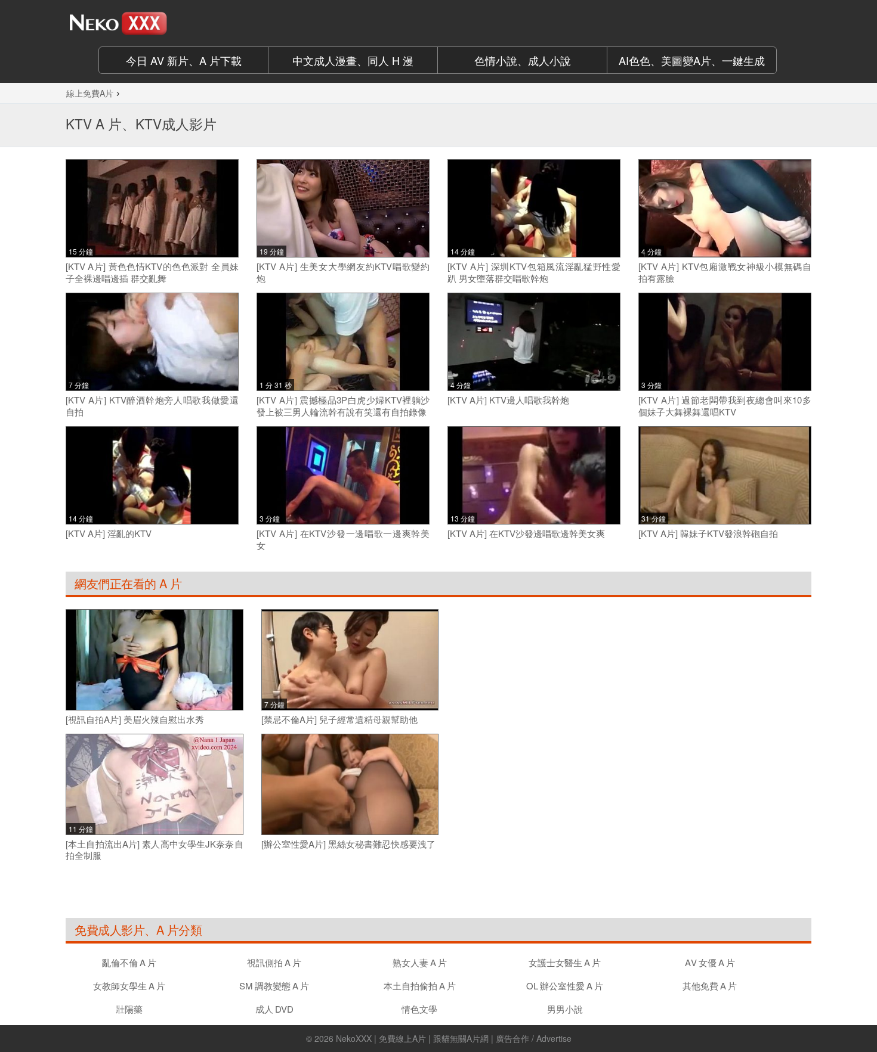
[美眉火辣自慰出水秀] (154, 659)
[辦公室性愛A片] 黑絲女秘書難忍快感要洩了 (348, 844)
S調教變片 (274, 985)
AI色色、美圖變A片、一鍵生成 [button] (692, 60)
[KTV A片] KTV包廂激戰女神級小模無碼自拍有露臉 (724, 272)
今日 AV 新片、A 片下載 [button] (184, 60)
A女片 (710, 962)
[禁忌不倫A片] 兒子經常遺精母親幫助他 (339, 719)
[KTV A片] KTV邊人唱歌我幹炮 (508, 400)
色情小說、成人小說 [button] (522, 60)
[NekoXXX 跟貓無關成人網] (152, 23)
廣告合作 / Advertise (534, 1038)
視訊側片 (274, 962)
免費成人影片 (109, 929)
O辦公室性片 (564, 985)
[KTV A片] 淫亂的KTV (109, 533)
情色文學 (419, 1009)
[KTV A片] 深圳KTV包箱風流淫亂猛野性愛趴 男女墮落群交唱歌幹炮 (533, 272)
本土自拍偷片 (420, 985)
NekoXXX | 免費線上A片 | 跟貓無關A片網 (412, 1038)
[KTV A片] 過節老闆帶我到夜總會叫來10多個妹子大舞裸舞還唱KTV (724, 405)
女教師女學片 (129, 985)
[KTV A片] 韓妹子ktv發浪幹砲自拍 (708, 533)
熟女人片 (420, 962)
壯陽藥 (129, 1009)
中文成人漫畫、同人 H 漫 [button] (352, 60)
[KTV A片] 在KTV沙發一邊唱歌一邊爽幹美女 (343, 539)
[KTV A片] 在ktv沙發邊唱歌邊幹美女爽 (526, 533)
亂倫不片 (129, 962)
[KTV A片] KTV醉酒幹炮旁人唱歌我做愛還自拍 (152, 405)
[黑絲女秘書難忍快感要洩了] (350, 784)
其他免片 (710, 985)
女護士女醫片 (565, 962)
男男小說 (565, 1009)
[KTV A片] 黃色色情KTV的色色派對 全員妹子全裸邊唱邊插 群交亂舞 (152, 272)
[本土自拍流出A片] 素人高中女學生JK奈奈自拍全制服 (154, 849)
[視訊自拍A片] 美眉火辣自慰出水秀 (135, 719)
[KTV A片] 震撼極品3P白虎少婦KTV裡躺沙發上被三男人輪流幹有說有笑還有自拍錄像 (343, 405)
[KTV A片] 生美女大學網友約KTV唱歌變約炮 (343, 272)
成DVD (274, 1009)
